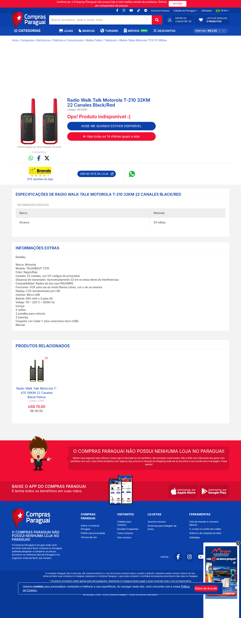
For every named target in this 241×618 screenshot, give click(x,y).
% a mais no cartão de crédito (205, 529)
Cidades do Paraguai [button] (184, 10)
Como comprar (125, 533)
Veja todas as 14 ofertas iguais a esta (113, 136)
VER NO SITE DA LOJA (95, 173)
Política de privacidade (93, 533)
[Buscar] (157, 19)
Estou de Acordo (206, 588)
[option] (39, 121)
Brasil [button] (224, 10)
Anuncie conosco (157, 521)
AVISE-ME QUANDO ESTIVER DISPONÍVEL (111, 126)
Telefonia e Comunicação (67, 40)
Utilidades (206, 10)
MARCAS (88, 31)
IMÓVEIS (137, 31)
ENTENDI (177, 3)
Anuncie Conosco (160, 10)
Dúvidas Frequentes (127, 529)
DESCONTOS (166, 31)
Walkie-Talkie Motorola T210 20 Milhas (143, 40)
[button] (212, 20)
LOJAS (68, 31)
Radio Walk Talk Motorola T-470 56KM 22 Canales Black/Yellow (36, 393)
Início (15, 40)
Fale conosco (124, 537)
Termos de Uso (89, 537)
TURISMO (111, 31)
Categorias (27, 40)
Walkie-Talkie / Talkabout (101, 40)
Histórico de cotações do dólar (205, 533)
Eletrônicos (43, 40)
